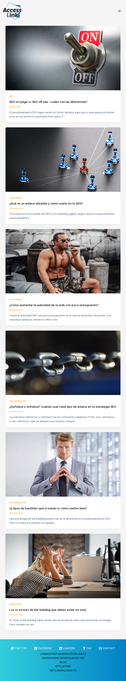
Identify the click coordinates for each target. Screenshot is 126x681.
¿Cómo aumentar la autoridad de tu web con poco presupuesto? (53, 305)
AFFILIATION (63, 666)
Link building (15, 198)
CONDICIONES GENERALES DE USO (63, 658)
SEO (11, 96)
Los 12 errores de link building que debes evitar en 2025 (47, 609)
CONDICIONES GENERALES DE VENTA (63, 653)
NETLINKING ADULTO (63, 670)
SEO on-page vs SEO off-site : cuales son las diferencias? (48, 101)
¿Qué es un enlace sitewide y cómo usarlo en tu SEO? (46, 203)
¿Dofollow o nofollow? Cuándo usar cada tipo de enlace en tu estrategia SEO (62, 406)
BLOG (63, 662)
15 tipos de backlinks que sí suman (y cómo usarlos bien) (48, 508)
